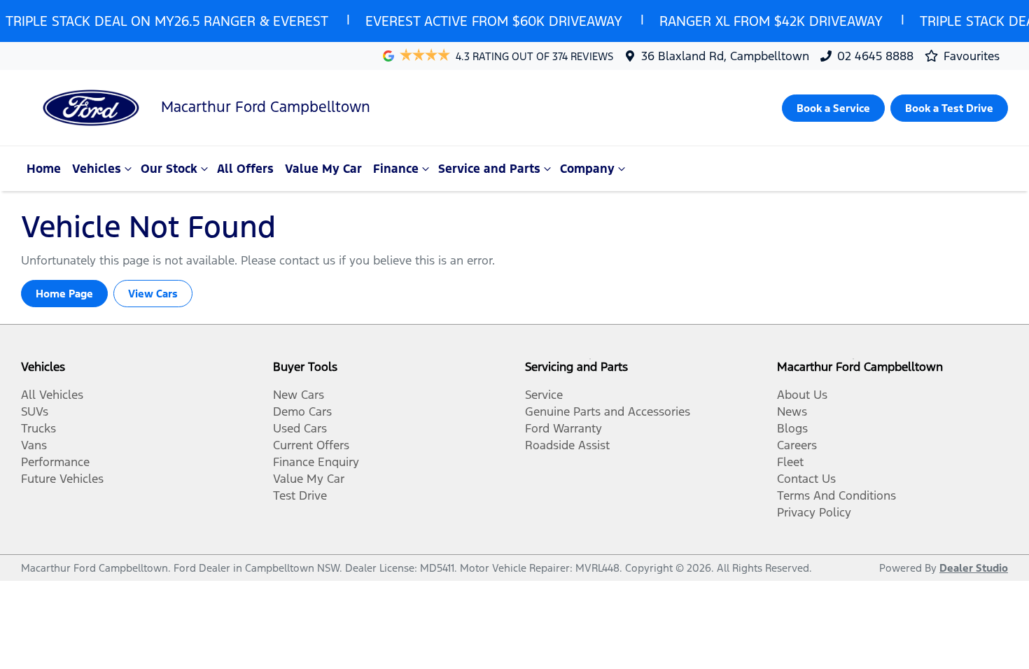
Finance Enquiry (316, 462)
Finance (396, 168)
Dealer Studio (973, 568)
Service (544, 394)
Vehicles (96, 168)
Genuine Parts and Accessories (607, 411)
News (792, 411)
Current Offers (311, 445)
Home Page (64, 293)
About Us (802, 394)
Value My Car (323, 168)
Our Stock (169, 168)
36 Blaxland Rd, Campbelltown (725, 56)
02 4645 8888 (875, 56)
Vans (34, 445)
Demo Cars (302, 411)
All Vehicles (52, 394)
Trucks (38, 428)
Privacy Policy (814, 512)
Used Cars (300, 428)
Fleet (790, 462)
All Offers (245, 168)
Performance (55, 462)
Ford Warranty (563, 428)
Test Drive (300, 495)
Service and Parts (489, 168)
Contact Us (806, 478)
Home (44, 168)
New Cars (298, 394)
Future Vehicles (62, 478)
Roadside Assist (567, 445)
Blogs (792, 428)
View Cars (153, 293)
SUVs (34, 411)
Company (587, 168)
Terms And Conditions (836, 495)
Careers (797, 445)
